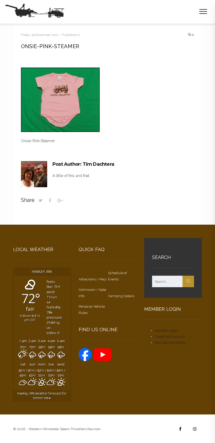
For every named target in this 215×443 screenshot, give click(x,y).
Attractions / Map (92, 279)
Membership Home (170, 343)
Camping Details (121, 296)
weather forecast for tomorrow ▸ (42, 395)
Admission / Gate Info (92, 293)
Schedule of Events (117, 276)
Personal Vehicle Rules (92, 309)
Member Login (166, 331)
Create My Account (170, 337)
